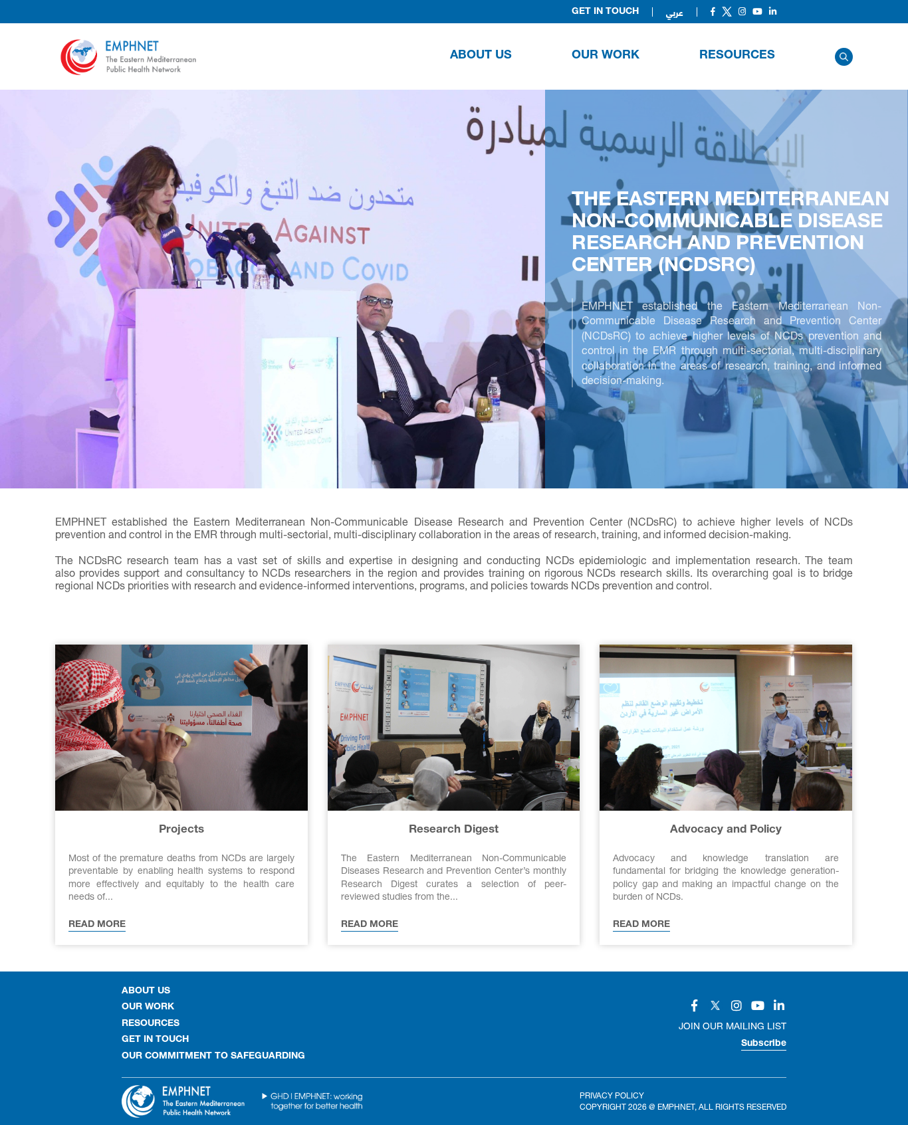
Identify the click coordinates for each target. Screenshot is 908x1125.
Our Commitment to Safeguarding (213, 1056)
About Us (481, 56)
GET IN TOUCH (155, 1040)
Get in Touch (605, 12)
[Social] (713, 11)
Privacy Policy (612, 1095)
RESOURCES (737, 56)
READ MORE (97, 925)
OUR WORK (605, 56)
